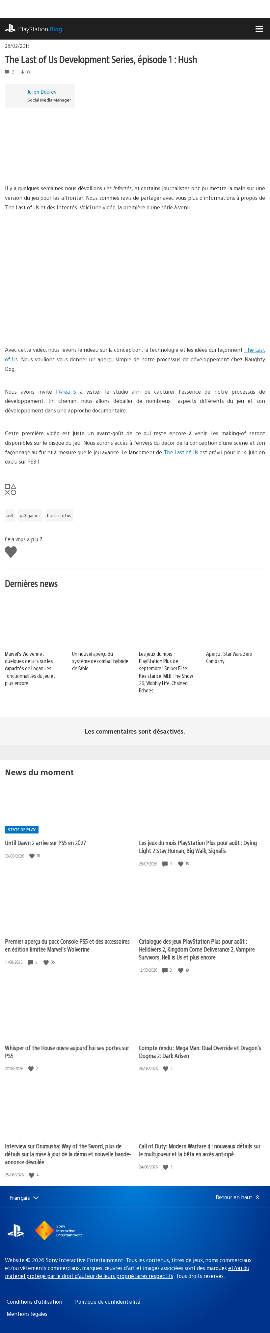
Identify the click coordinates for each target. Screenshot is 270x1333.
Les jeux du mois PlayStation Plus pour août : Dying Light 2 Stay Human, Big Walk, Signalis (198, 846)
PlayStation (40, 29)
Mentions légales (27, 1313)
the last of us (59, 515)
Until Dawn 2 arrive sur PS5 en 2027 (45, 842)
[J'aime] (32, 856)
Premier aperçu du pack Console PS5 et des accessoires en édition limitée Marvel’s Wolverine (67, 945)
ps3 (10, 515)
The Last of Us (181, 452)
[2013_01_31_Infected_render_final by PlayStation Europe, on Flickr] (55, 165)
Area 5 (67, 391)
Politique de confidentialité (107, 1301)
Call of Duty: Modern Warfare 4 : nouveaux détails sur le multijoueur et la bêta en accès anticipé (199, 1150)
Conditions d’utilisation (34, 1301)
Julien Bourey (42, 91)
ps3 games (30, 515)
